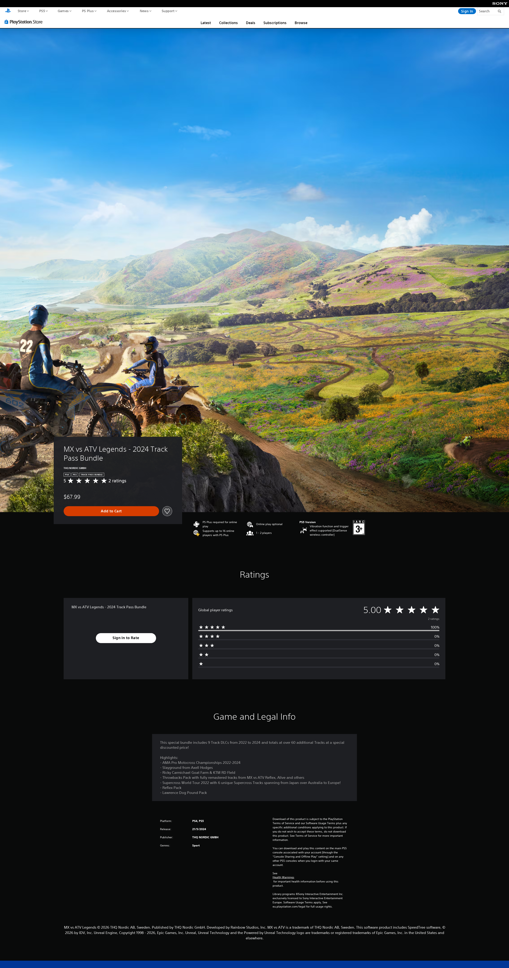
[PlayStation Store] (25, 22)
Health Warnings (283, 877)
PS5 (42, 11)
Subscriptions (275, 22)
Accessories (116, 11)
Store (21, 11)
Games (63, 11)
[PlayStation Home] (8, 11)
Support (167, 11)
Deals (250, 22)
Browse (301, 22)
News (144, 11)
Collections (228, 22)
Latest (206, 22)
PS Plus (88, 11)
